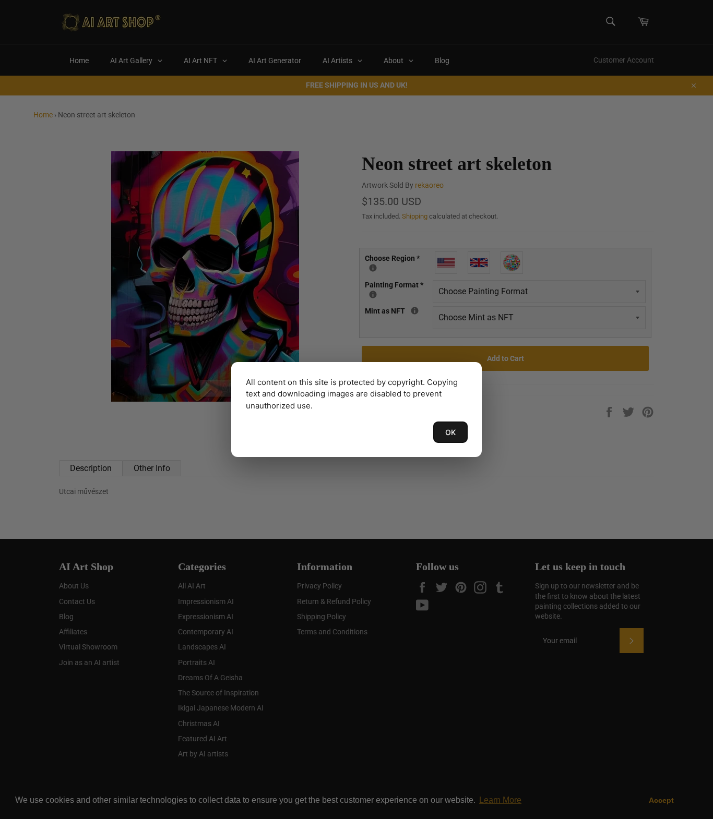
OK (450, 432)
